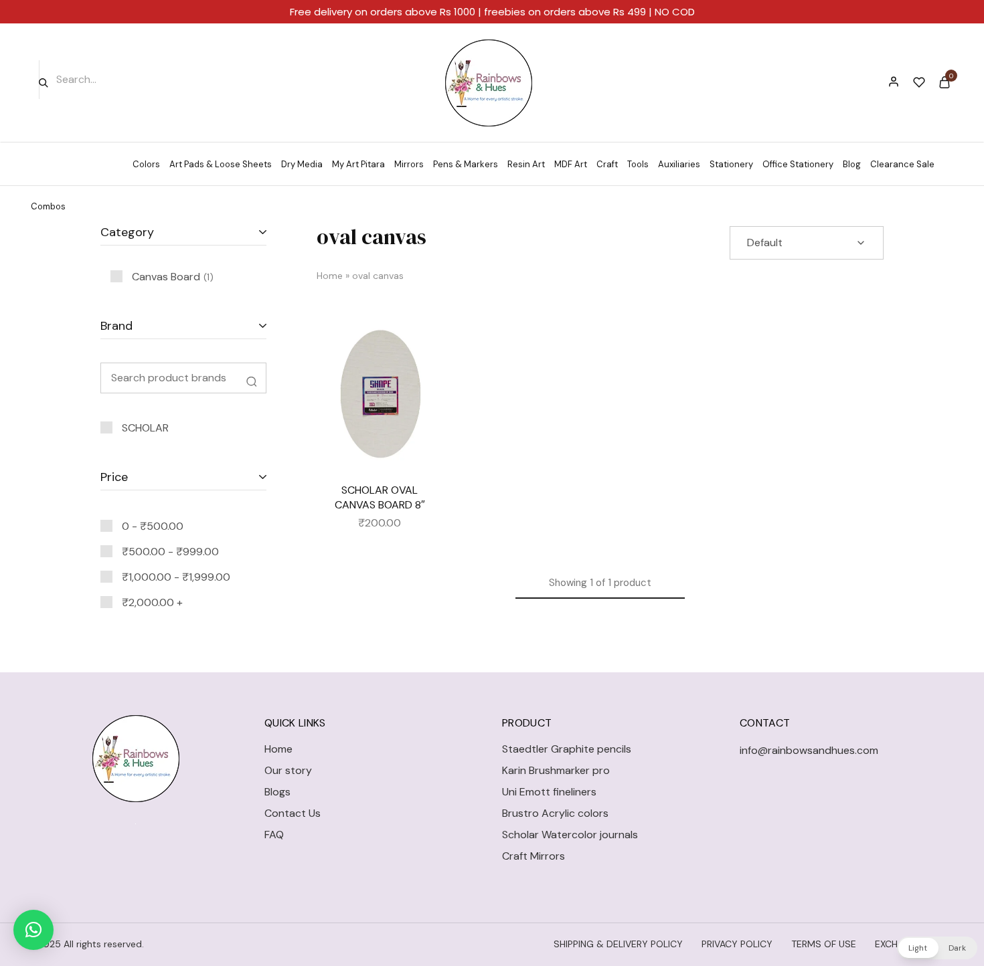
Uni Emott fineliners (549, 792)
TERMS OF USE (823, 944)
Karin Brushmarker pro (556, 770)
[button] (33, 930)
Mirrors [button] (409, 164)
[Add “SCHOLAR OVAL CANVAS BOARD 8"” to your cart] (423, 378)
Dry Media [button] (302, 164)
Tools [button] (638, 164)
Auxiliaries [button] (679, 164)
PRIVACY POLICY (737, 944)
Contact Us (292, 813)
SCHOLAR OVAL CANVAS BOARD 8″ (380, 497)
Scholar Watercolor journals (570, 835)
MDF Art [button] (570, 164)
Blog (852, 164)
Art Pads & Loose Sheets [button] (220, 164)
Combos (48, 206)
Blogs (277, 792)
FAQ (274, 835)
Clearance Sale (902, 164)
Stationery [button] (731, 164)
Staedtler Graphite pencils (566, 749)
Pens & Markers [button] (465, 164)
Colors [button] (146, 164)
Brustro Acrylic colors (555, 813)
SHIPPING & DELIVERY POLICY (618, 944)
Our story (288, 770)
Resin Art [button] (526, 164)
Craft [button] (607, 164)
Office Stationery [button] (797, 164)
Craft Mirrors (533, 856)
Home (330, 276)
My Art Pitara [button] (358, 164)
